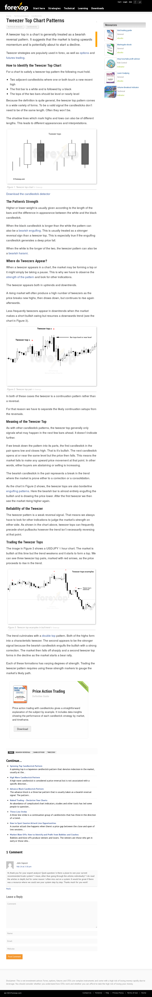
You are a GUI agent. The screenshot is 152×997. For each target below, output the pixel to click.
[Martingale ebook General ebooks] (125, 55)
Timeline (98, 993)
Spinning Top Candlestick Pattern (26, 766)
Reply (8, 889)
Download (22, 729)
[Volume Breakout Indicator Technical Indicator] (125, 98)
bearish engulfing (30, 230)
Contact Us (87, 993)
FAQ (107, 993)
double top (49, 635)
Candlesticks (32, 27)
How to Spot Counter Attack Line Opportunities (33, 823)
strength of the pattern (20, 277)
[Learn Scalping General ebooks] (125, 84)
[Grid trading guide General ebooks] (125, 41)
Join (130, 2)
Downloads (97, 8)
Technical (69, 8)
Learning (83, 8)
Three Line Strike (18, 811)
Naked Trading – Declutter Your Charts (28, 800)
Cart (119, 2)
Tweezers (51, 752)
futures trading (15, 58)
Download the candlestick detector (28, 194)
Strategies (54, 8)
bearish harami (18, 253)
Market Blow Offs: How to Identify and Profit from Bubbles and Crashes (44, 834)
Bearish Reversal (23, 752)
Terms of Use (132, 993)
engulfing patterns (17, 491)
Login (125, 2)
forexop (39, 187)
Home (143, 993)
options (84, 53)
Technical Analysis (15, 27)
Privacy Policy (118, 993)
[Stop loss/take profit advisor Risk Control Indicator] (125, 69)
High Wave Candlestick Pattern (25, 777)
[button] (145, 8)
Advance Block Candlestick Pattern (27, 789)
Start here (39, 8)
